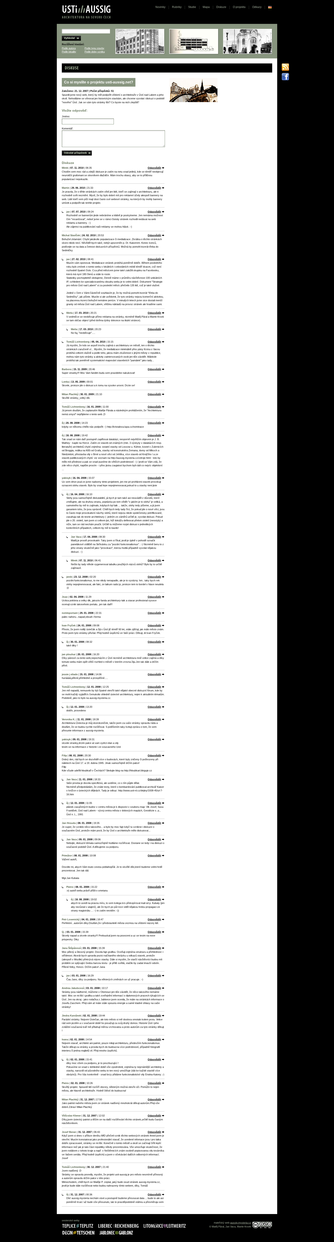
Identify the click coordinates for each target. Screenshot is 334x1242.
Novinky (160, 7)
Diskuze (221, 7)
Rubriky (177, 7)
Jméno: (66, 116)
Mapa (206, 7)
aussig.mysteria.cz (240, 1222)
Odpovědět (154, 167)
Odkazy (257, 7)
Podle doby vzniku (95, 51)
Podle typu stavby (94, 48)
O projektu (239, 7)
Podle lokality (69, 51)
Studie (192, 7)
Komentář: (67, 128)
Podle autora (69, 48)
